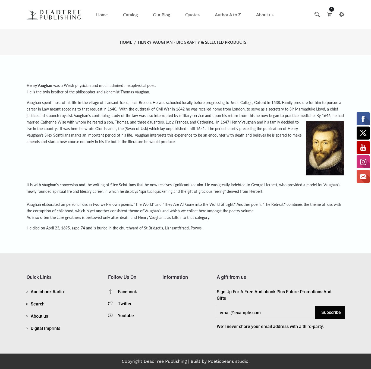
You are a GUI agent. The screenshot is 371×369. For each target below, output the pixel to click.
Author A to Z (228, 14)
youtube (126, 315)
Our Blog (161, 14)
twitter (125, 303)
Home (102, 14)
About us (264, 14)
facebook (127, 291)
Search (38, 304)
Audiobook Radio (47, 291)
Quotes (192, 14)
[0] (329, 14)
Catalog (130, 14)
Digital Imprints (45, 328)
